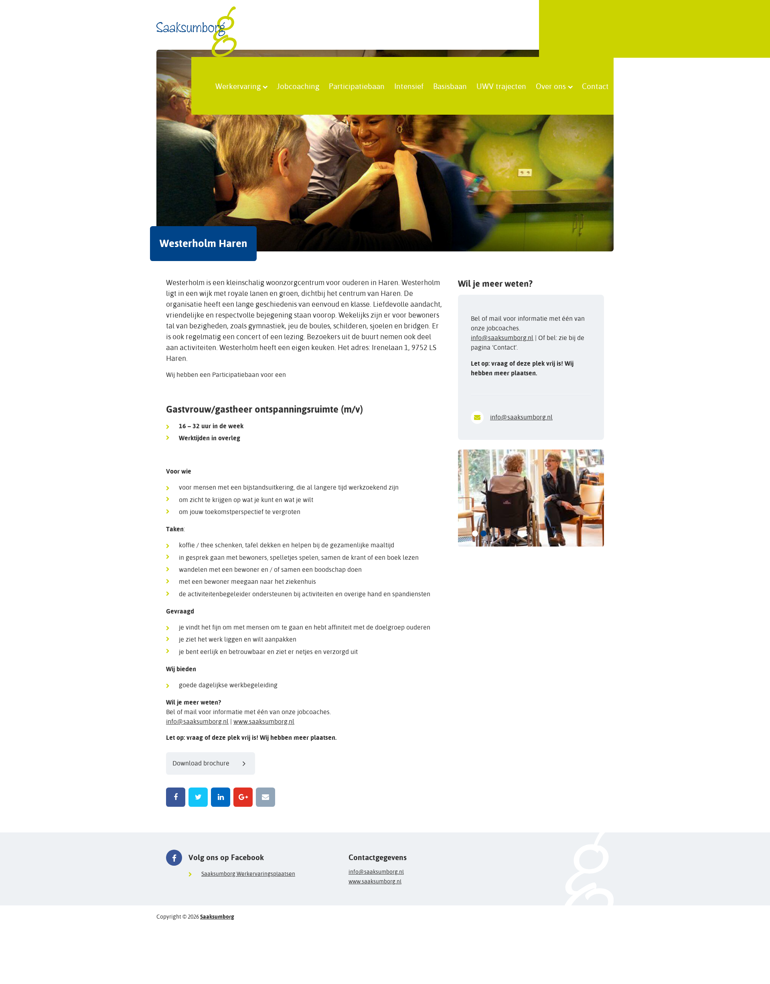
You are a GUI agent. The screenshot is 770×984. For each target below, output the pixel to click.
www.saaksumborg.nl (263, 721)
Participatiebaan (357, 85)
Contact (595, 85)
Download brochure (200, 763)
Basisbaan (450, 85)
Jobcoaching (298, 85)
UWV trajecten (501, 85)
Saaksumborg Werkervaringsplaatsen (248, 874)
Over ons (551, 85)
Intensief (409, 85)
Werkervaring (238, 85)
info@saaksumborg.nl (197, 721)
